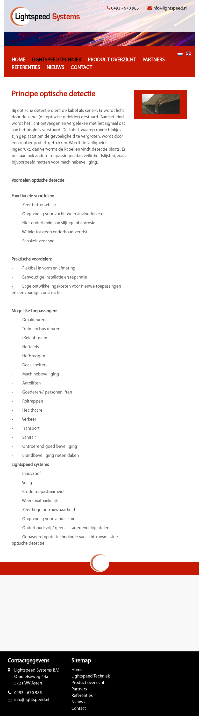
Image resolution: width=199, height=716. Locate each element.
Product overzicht (112, 60)
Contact (81, 67)
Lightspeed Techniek (56, 60)
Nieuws (55, 67)
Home (18, 60)
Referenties (26, 67)
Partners (154, 60)
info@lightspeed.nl (169, 8)
